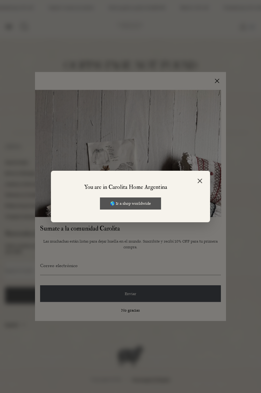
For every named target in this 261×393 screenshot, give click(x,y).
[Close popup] (199, 181)
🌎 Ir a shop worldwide (130, 203)
